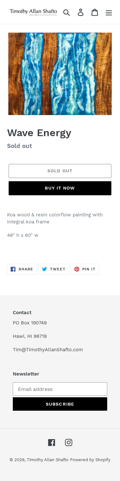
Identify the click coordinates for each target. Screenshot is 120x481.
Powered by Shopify (90, 459)
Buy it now (60, 187)
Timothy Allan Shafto (47, 459)
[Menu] (109, 12)
